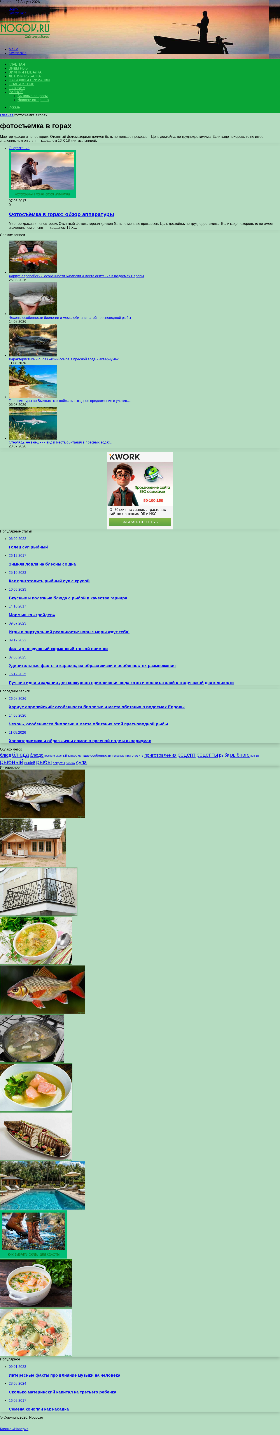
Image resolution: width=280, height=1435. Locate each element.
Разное (16, 92)
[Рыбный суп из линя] (36, 1110)
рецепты (207, 755)
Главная (7, 115)
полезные (118, 755)
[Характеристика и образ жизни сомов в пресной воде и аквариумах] (33, 355)
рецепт (186, 755)
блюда (20, 754)
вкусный (61, 755)
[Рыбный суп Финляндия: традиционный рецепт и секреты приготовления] (36, 1355)
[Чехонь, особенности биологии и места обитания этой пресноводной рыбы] (33, 314)
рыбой (29, 763)
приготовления (160, 755)
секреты (59, 763)
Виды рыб (18, 68)
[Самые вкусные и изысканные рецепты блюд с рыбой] (36, 1159)
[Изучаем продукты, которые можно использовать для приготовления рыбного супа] (36, 963)
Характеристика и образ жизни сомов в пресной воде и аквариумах (64, 359)
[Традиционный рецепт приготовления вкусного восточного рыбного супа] (36, 1306)
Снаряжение (21, 84)
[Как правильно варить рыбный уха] (32, 1061)
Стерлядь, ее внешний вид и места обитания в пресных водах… (61, 442)
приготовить (134, 755)
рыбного (240, 755)
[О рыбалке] (25, 42)
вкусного (49, 755)
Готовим (17, 88)
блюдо (37, 755)
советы (70, 763)
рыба (224, 755)
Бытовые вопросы (33, 96)
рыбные (254, 755)
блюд (5, 755)
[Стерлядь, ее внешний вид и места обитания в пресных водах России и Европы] (33, 438)
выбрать (72, 755)
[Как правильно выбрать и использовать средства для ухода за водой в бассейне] (42, 1208)
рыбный (11, 761)
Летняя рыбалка (25, 76)
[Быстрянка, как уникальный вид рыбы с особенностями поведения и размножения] (42, 816)
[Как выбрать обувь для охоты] (33, 1257)
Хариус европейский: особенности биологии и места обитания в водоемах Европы (76, 276)
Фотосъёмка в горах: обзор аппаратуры (61, 214)
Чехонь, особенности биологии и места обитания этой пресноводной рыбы (70, 317)
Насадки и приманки (29, 80)
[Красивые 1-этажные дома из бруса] (33, 865)
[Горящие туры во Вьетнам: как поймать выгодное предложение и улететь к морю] (33, 397)
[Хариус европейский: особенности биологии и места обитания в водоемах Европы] (33, 272)
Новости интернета (33, 100)
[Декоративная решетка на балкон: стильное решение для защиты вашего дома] (38, 914)
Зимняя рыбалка (25, 72)
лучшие (83, 755)
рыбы (44, 762)
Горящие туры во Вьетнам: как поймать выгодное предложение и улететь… (70, 401)
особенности (100, 755)
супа (81, 762)
